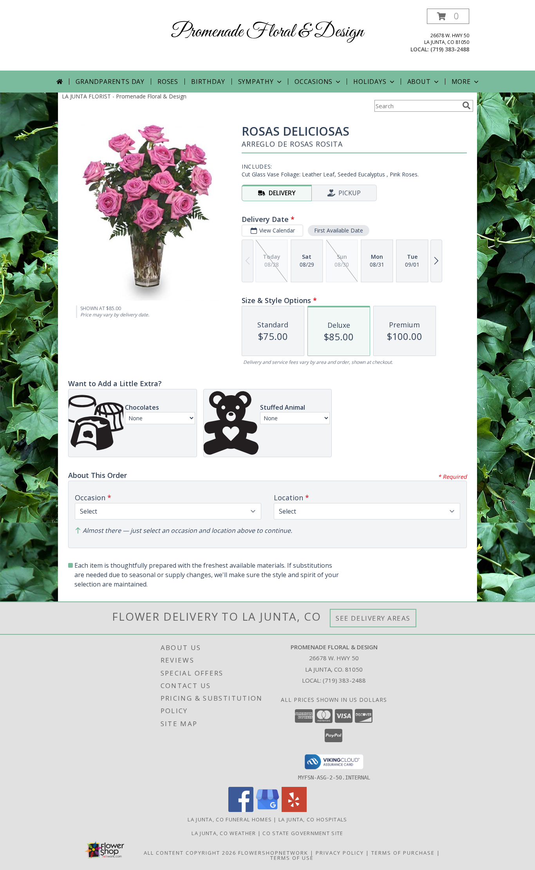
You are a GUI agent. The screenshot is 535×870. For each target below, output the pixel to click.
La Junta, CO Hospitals (312, 819)
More (461, 81)
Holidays (369, 81)
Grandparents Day (110, 81)
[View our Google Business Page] (267, 810)
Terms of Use (292, 857)
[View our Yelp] (294, 810)
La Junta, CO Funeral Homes (230, 819)
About (419, 81)
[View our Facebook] (240, 810)
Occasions (314, 81)
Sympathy (256, 81)
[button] (448, 16)
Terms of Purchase (403, 852)
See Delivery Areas (373, 618)
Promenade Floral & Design (267, 32)
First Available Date (338, 230)
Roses (167, 81)
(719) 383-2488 (449, 49)
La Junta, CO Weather (224, 833)
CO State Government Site (302, 833)
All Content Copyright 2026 (190, 852)
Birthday (208, 81)
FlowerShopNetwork (273, 852)
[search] (466, 105)
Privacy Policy (340, 852)
